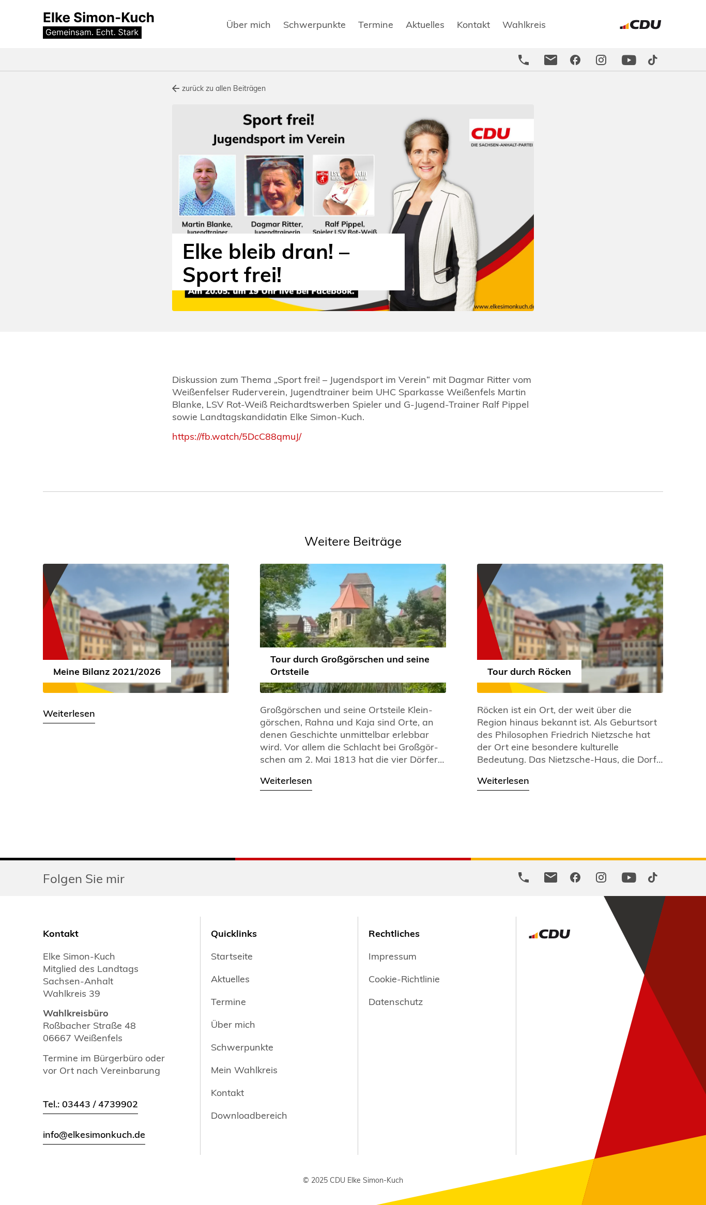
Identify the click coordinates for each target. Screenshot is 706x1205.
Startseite (232, 956)
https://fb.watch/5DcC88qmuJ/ (236, 435)
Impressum (393, 956)
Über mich (248, 24)
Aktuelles (425, 24)
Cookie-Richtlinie (404, 978)
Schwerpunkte (314, 24)
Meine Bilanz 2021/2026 (107, 671)
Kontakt (473, 24)
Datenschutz (396, 1001)
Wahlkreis (524, 24)
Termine (375, 24)
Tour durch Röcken (529, 671)
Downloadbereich (249, 1115)
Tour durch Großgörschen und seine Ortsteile (349, 664)
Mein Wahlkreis (244, 1069)
